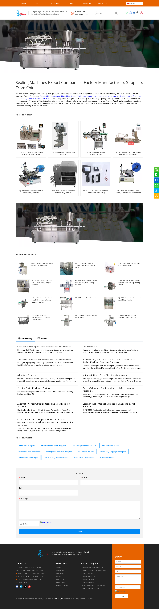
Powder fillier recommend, (50, 96)
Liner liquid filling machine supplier (55, 458)
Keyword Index (62, 585)
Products (60, 570)
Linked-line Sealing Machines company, (77, 96)
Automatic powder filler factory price (53, 446)
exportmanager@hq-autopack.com (30, 579)
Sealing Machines (88, 579)
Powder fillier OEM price (26, 446)
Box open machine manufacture (29, 452)
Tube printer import (107, 458)
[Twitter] (137, 13)
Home (59, 567)
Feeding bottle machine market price (59, 452)
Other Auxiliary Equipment (91, 588)
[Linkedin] (134, 13)
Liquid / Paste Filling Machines (92, 567)
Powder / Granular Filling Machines (94, 570)
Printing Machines (88, 582)
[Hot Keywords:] (116, 13)
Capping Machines (88, 573)
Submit (79, 532)
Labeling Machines (88, 576)
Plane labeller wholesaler (110, 446)
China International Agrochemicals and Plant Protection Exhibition (44, 346)
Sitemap (90, 599)
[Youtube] (141, 13)
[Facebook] (130, 13)
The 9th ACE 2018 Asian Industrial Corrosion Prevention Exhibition (44, 359)
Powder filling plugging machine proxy (113, 452)
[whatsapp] (126, 13)
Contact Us (61, 582)
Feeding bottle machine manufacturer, (36, 98)
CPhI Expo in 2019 (90, 346)
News (59, 576)
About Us (60, 579)
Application (61, 573)
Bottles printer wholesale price (83, 458)
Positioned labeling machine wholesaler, (109, 96)
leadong (82, 599)
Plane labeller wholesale (85, 452)
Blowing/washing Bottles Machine (93, 585)
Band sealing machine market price (83, 446)
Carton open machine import (28, 458)
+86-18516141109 (81, 15)
